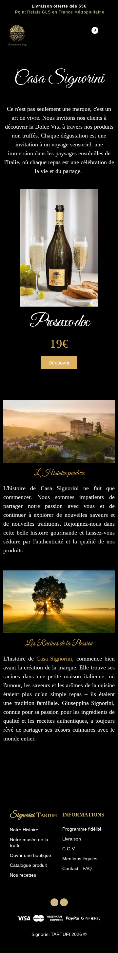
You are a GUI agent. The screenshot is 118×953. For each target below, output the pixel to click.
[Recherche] (73, 35)
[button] (59, 362)
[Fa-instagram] (64, 902)
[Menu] (37, 35)
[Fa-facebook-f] (54, 902)
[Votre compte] (107, 35)
